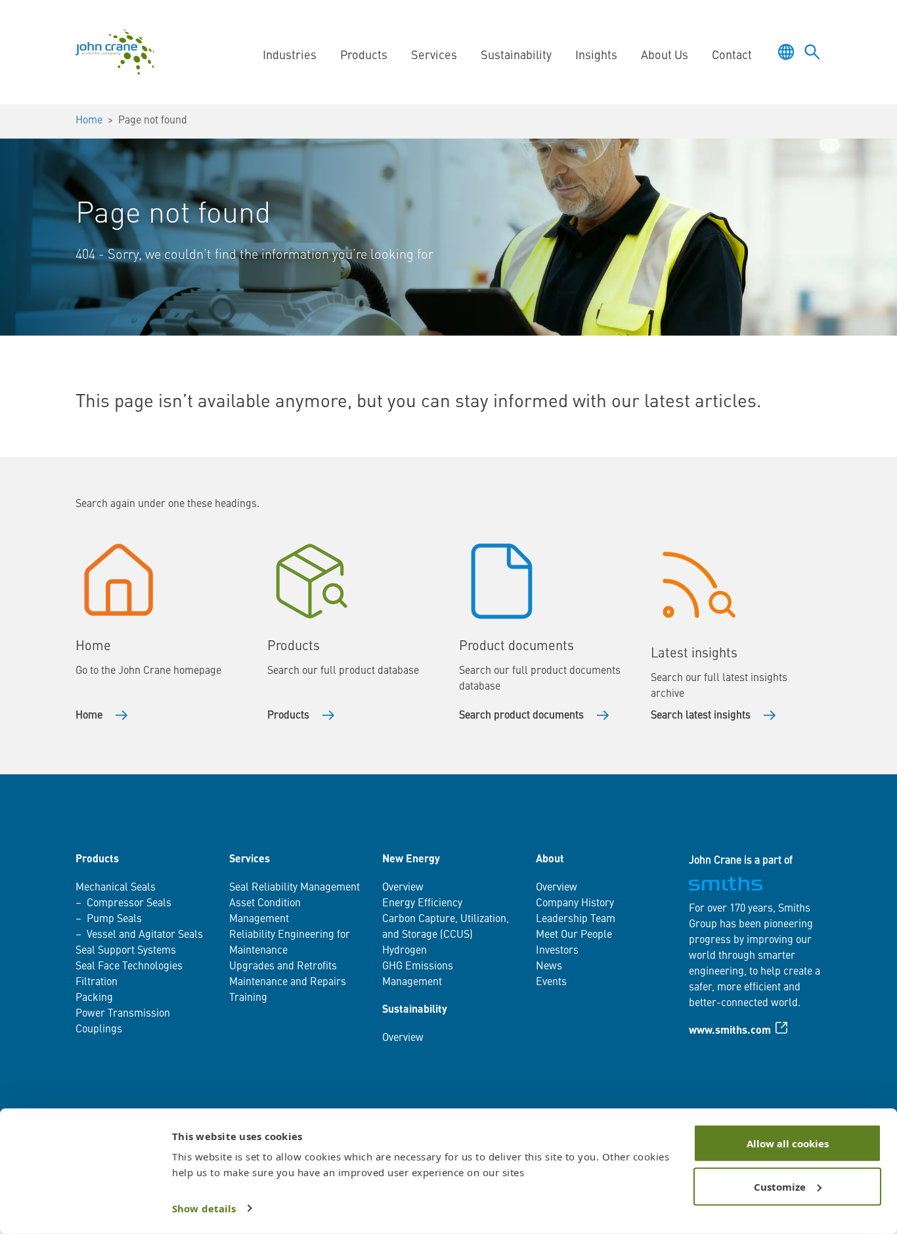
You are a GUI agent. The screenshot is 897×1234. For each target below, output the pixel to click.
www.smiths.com (730, 1031)
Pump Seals (114, 919)
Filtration (97, 982)
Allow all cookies (788, 1143)
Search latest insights (701, 716)
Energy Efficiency (422, 903)
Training (248, 998)
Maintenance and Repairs (287, 982)
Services (249, 859)
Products (288, 716)
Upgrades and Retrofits (283, 966)
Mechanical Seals (116, 888)
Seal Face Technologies (129, 966)
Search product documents (521, 716)
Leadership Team (575, 919)
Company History (575, 903)
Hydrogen (404, 951)
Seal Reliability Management (294, 888)
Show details (204, 1208)
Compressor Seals (129, 903)
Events (551, 982)
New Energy (411, 859)
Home (89, 121)
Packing (94, 998)
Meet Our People (574, 935)
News (549, 966)
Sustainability (414, 1010)
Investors (557, 951)
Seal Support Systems (126, 951)
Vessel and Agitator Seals (145, 935)
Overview (403, 888)
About (550, 859)
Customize (780, 1186)
